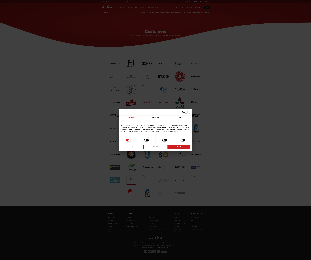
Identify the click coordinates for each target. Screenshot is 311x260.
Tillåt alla (178, 146)
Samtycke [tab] (131, 117)
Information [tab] (155, 117)
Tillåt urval (155, 146)
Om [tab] (180, 117)
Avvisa (132, 146)
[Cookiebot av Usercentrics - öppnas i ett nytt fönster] (183, 112)
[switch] (146, 140)
